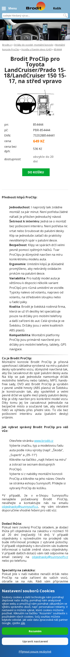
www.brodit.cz (43, 441)
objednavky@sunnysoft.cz (20, 507)
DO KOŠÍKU (36, 172)
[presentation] (9, 103)
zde (23, 623)
